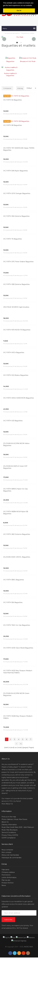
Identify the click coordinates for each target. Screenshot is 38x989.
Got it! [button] (19, 10)
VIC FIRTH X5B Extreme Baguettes (16, 284)
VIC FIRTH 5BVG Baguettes (13, 580)
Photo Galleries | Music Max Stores (14, 819)
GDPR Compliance (9, 838)
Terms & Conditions (9, 832)
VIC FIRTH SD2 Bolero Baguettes (15, 375)
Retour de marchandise (10, 855)
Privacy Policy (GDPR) (10, 835)
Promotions (6, 875)
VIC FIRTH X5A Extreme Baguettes (16, 216)
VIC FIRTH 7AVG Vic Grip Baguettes (16, 625)
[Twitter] (15, 953)
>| (20, 744)
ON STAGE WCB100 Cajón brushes (16, 307)
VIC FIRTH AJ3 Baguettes (12, 421)
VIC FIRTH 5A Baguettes (12, 100)
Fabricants (5, 870)
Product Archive (8, 883)
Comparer (7, 88)
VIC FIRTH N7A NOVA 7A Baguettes (16, 330)
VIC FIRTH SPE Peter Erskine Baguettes (18, 262)
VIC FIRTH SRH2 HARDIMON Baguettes (18, 398)
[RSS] (19, 953)
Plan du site (6, 880)
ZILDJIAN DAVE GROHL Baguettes (16, 557)
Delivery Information (9, 825)
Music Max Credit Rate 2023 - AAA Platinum (18, 827)
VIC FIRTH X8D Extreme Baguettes (16, 534)
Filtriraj (20, 88)
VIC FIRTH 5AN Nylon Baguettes (15, 171)
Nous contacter (7, 850)
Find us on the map (9, 817)
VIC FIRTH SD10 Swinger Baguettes (16, 193)
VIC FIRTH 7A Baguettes (12, 239)
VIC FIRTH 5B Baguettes (12, 125)
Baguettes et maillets (27, 33)
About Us (9, 804)
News (4, 885)
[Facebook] (10, 953)
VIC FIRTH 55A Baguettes (12, 602)
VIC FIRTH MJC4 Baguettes (13, 352)
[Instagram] (28, 953)
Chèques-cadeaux (8, 872)
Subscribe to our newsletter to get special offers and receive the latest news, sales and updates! (18, 904)
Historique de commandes (11, 858)
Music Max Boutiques (9, 830)
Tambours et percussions (12, 33)
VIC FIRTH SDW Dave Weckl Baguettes (18, 648)
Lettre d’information (9, 877)
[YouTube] (23, 953)
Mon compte (6, 852)
